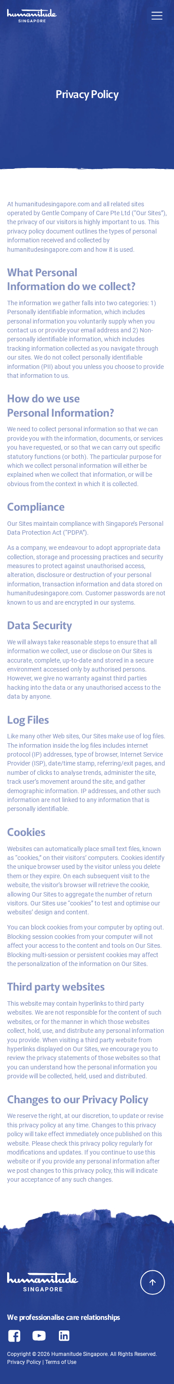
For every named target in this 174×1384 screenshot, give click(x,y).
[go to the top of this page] (152, 1282)
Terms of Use (60, 1362)
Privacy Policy (24, 1362)
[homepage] (32, 17)
